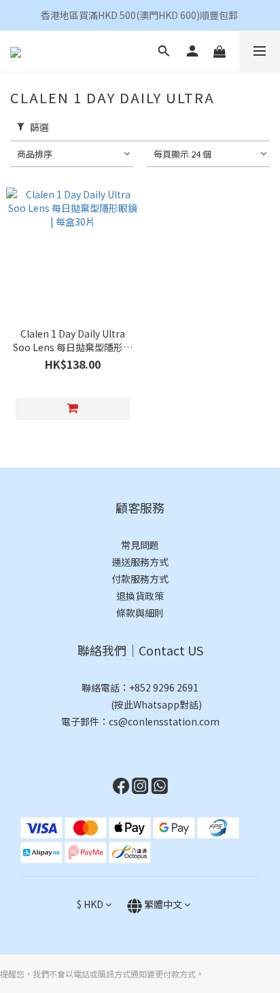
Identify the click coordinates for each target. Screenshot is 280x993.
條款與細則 (140, 612)
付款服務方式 (140, 578)
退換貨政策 (140, 595)
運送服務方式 (140, 561)
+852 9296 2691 (163, 687)
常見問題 (140, 545)
